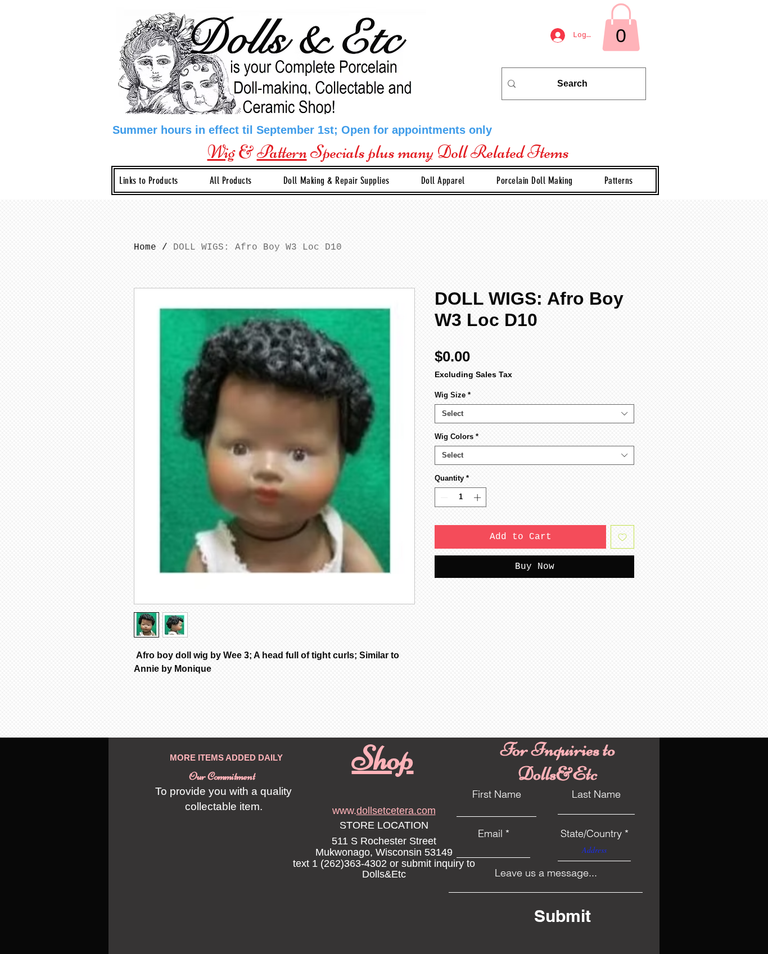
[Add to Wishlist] (622, 537)
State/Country (591, 834)
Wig (221, 152)
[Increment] (478, 497)
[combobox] (534, 413)
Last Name (596, 794)
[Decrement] (443, 497)
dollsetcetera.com (396, 810)
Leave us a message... (546, 873)
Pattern (282, 152)
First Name (496, 794)
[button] (345, 180)
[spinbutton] (461, 497)
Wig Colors (456, 436)
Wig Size (453, 395)
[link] (621, 27)
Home (145, 247)
